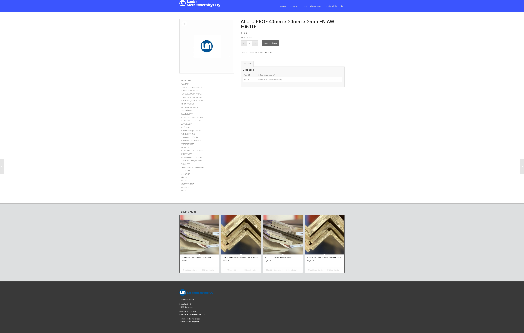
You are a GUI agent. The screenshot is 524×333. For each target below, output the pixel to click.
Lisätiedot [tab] (247, 64)
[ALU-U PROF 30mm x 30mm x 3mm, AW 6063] (2, 166)
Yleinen (183, 191)
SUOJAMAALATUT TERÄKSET (191, 157)
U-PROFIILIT (185, 174)
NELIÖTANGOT (186, 127)
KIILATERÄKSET (186, 110)
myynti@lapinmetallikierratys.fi (192, 314)
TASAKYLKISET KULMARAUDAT (192, 167)
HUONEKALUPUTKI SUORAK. (192, 97)
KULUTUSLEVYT (187, 114)
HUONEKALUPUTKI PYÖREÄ (191, 94)
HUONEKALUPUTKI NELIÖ (190, 90)
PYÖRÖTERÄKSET (187, 144)
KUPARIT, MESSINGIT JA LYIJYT (192, 117)
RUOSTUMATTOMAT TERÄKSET (192, 151)
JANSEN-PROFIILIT (187, 104)
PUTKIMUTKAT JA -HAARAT (191, 130)
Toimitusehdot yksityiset (189, 319)
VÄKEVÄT (184, 177)
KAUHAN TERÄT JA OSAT (190, 107)
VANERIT (184, 181)
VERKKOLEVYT (186, 187)
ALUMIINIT (185, 84)
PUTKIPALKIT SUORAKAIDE (191, 140)
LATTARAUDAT (186, 124)
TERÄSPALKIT (186, 171)
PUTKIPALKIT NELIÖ (188, 134)
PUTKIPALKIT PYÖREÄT (189, 137)
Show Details (209, 270)
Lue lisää (232, 270)
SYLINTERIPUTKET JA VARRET (191, 161)
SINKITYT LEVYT (186, 154)
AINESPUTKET (186, 80)
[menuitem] (283, 6)
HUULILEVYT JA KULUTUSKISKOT (193, 100)
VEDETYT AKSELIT (187, 184)
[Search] (342, 6)
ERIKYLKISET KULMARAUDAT (191, 87)
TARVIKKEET (185, 164)
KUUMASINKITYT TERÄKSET (191, 121)
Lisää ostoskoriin (270, 43)
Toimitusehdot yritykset (189, 321)
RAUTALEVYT (186, 147)
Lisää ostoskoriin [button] (190, 270)
